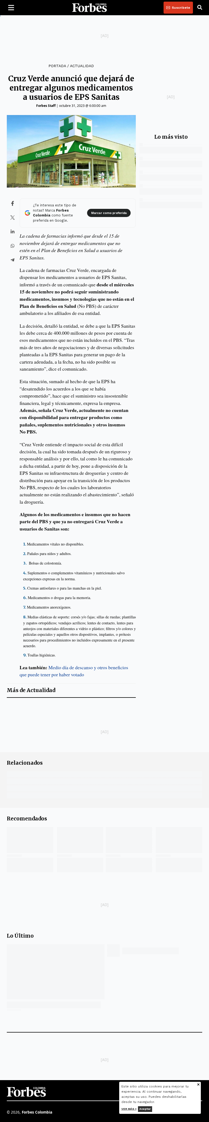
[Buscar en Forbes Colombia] (199, 7)
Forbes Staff (46, 105)
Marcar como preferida (109, 213)
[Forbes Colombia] (89, 7)
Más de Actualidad (31, 690)
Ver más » (129, 1108)
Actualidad (82, 66)
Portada (57, 66)
